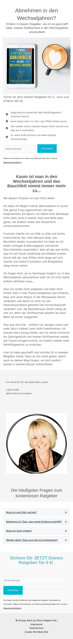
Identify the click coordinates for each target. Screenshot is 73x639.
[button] (47, 148)
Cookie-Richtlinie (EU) (36, 632)
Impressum (37, 624)
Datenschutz (36, 628)
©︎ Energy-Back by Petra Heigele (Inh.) (36, 620)
